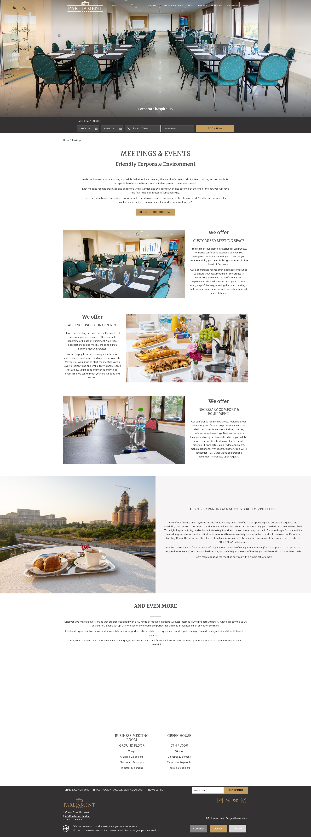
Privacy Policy (101, 789)
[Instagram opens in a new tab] (243, 800)
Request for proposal (155, 212)
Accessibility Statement (129, 789)
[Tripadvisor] (235, 800)
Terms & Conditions (76, 789)
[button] (88, 128)
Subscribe (236, 790)
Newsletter (156, 789)
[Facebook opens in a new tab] (220, 800)
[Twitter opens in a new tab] (227, 800)
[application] (155, 828)
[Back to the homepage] (85, 6)
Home (66, 140)
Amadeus (242, 818)
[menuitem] (154, 5)
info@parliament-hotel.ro (77, 816)
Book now (215, 128)
